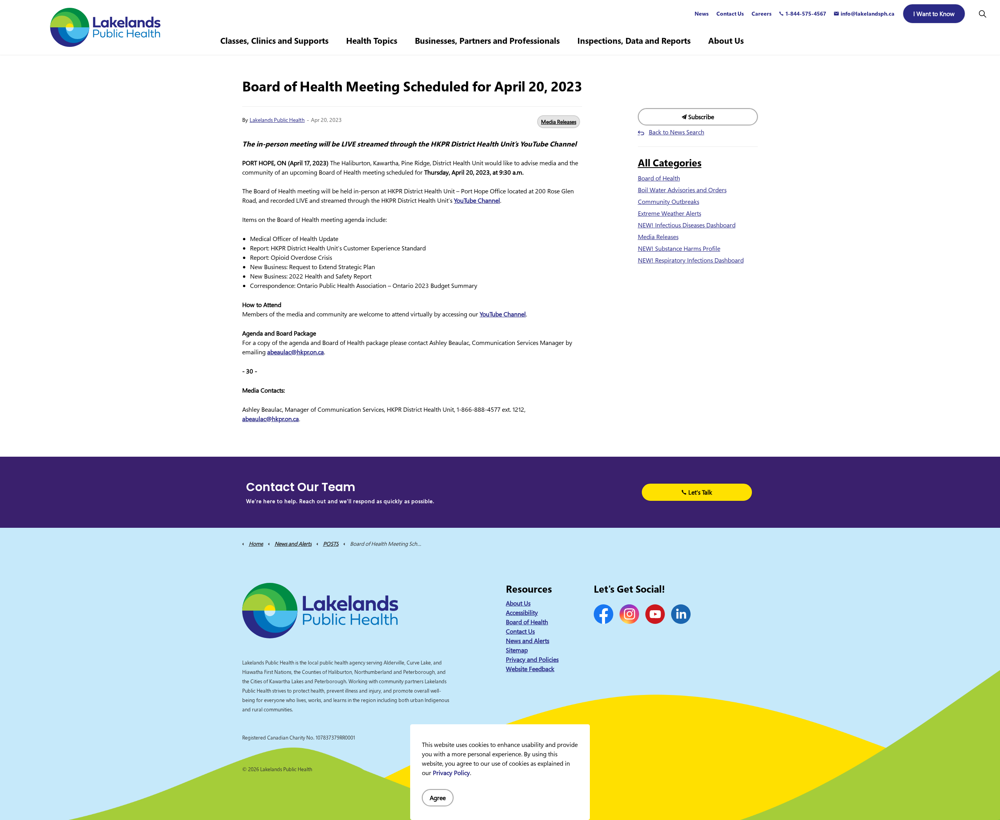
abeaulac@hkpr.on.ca (295, 352)
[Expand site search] (982, 13)
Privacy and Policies (532, 659)
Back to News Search (676, 132)
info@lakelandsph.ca (868, 13)
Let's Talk (700, 492)
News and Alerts (527, 640)
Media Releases (558, 121)
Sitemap (517, 650)
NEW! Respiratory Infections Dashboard (691, 260)
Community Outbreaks (668, 201)
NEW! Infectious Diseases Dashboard (687, 225)
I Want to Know (934, 13)
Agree (438, 797)
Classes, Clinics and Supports (274, 40)
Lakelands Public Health (277, 119)
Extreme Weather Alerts (669, 213)
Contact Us (730, 13)
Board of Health (659, 178)
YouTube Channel (477, 200)
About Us (726, 40)
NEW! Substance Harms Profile (679, 248)
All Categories (670, 162)
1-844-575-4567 (806, 13)
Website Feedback (530, 669)
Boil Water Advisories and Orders (682, 190)
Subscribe (700, 117)
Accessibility (522, 612)
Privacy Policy (451, 772)
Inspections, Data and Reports (634, 40)
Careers (761, 13)
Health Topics (371, 40)
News (702, 13)
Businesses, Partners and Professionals (487, 40)
